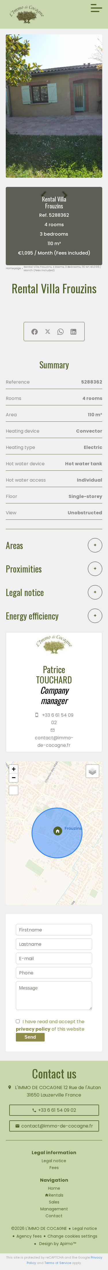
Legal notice (85, 1228)
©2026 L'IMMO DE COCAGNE (39, 1228)
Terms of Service (57, 1263)
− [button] (14, 777)
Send (30, 1037)
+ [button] (14, 769)
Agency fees (29, 1236)
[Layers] (92, 771)
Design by (57, 1243)
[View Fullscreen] (13, 790)
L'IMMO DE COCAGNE (38, 1087)
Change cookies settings (72, 1236)
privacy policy (33, 1029)
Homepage (13, 268)
